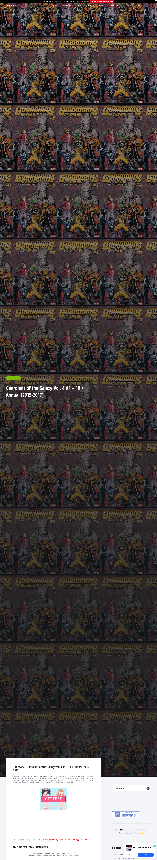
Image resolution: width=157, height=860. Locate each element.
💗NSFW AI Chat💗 (67, 5)
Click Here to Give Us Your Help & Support (102, 1)
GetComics (11, 5)
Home (55, 5)
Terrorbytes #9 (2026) (121, 854)
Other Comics (115, 5)
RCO (79, 5)
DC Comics (89, 5)
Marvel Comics (13, 378)
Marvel (101, 5)
